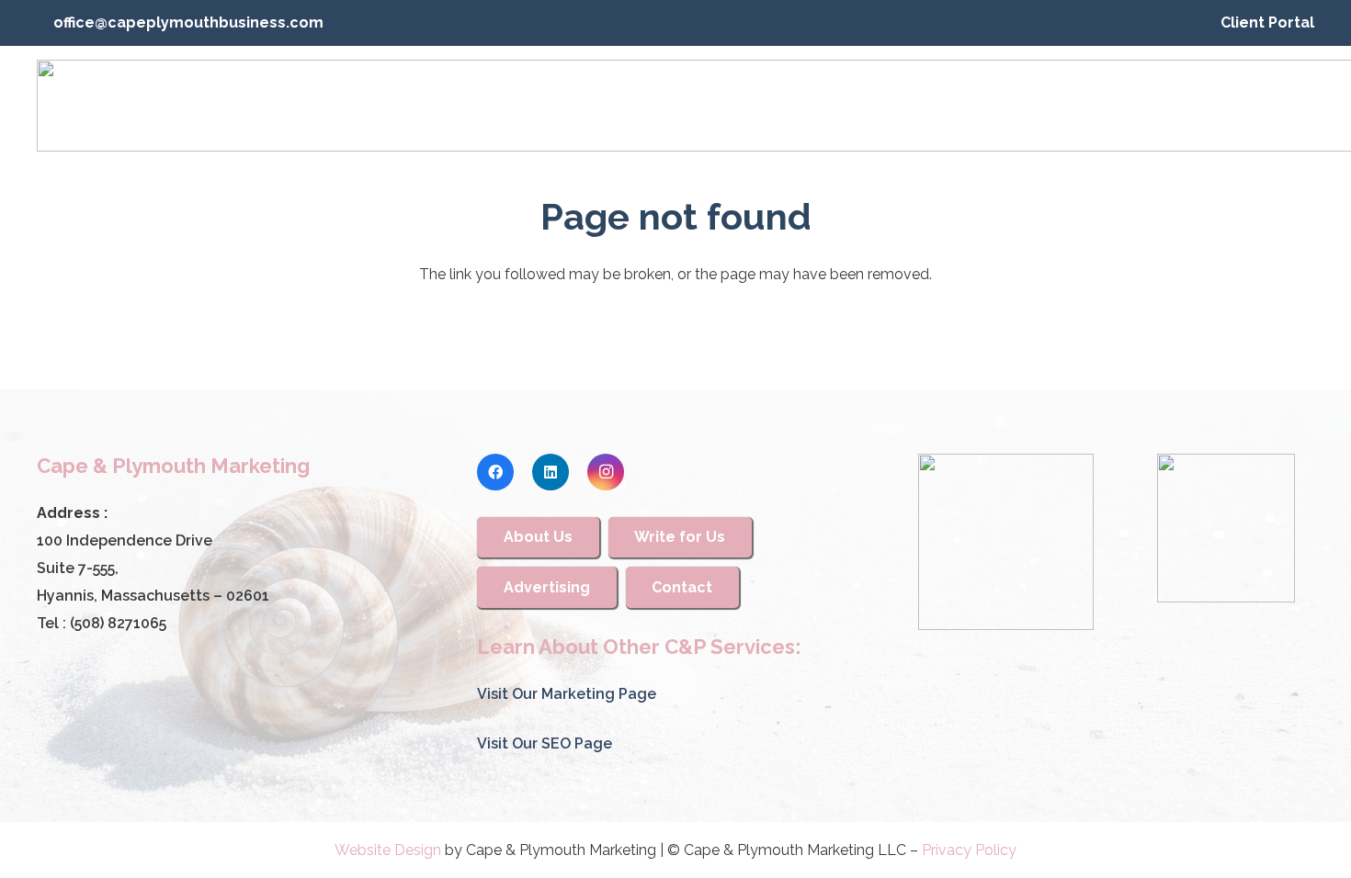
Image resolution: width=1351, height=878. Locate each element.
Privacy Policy (969, 850)
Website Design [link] (388, 850)
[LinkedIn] (550, 472)
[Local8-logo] (1226, 528)
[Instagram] (605, 472)
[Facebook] (495, 472)
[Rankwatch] (1006, 542)
